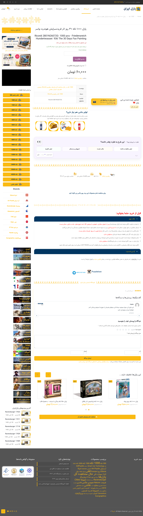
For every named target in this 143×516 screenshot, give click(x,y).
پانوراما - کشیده (90, 488)
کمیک (90, 494)
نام (140, 352)
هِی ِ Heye (13, 222)
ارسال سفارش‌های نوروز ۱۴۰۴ (60, 479)
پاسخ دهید (131, 313)
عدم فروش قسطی (64, 464)
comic (85, 466)
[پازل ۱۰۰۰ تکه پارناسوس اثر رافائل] (87, 389)
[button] (87, 232)
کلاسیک (59, 89)
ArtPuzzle (80, 466)
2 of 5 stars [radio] (120, 329)
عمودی (39, 87)
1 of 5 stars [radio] (117, 329)
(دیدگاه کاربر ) (129, 291)
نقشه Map (81, 486)
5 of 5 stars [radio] (129, 329)
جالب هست (100, 149)
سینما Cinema (90, 480)
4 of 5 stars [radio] (126, 329)
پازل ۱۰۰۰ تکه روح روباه (131, 401)
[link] (79, 125)
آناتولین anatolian (86, 469)
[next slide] (48, 374)
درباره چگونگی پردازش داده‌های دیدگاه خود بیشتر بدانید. (93, 362)
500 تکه (103, 463)
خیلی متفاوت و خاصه (126, 149)
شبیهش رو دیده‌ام (75, 149)
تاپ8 (113, 511)
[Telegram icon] (7, 2)
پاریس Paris (98, 488)
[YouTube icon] (13, 2)
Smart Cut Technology (96, 466)
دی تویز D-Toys (13, 227)
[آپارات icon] (4, 2)
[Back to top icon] (3, 511)
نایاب (92, 486)
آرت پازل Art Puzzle (13, 201)
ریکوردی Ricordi (46, 87)
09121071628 (118, 2)
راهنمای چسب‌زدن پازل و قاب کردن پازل (16, 50)
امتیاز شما (136, 330)
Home (139, 16)
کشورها (96, 490)
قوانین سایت (97, 259)
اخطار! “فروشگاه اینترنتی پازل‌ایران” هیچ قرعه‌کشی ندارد (53, 484)
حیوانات (99, 474)
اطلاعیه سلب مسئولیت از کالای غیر (59, 469)
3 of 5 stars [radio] (123, 329)
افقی (88, 471)
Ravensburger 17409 (12, 441)
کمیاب (55, 89)
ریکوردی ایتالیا (78, 78)
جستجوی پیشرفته (16, 30)
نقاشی (50, 89)
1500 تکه (86, 463)
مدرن (100, 485)
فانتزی (79, 482)
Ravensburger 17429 (12, 433)
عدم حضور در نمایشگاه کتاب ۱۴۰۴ (59, 474)
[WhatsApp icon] (15, 2)
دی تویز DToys (91, 477)
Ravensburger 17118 (12, 426)
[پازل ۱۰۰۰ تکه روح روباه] (123, 389)
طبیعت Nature (100, 482)
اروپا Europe (95, 471)
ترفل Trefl (13, 217)
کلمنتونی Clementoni (13, 211)
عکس (84, 482)
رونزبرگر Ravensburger (13, 206)
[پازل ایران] (132, 9)
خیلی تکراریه (48, 149)
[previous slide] (37, 374)
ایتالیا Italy (82, 472)
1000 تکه (131, 16)
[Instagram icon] (10, 2)
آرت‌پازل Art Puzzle (99, 468)
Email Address (82, 50)
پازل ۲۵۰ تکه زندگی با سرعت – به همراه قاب (53, 401)
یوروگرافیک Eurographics (13, 238)
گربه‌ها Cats (86, 494)
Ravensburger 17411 (12, 419)
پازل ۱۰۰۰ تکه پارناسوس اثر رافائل (92, 401)
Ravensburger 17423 (12, 412)
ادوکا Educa (13, 195)
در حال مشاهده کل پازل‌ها (59, 87)
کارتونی (78, 488)
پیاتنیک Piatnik (13, 233)
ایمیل (85, 352)
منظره (96, 485)
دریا (97, 477)
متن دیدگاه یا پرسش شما (134, 333)
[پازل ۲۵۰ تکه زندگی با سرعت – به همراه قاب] (51, 389)
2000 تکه (79, 463)
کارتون (83, 488)
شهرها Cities (80, 479)
